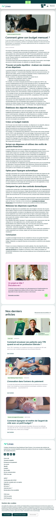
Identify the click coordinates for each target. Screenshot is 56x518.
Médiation (6, 484)
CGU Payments (8, 498)
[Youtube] (8, 454)
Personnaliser (33, 514)
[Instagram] (14, 454)
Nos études (7, 470)
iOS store (6, 486)
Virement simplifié (9, 460)
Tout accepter (7, 514)
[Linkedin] (5, 454)
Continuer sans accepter (20, 514)
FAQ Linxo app (7, 474)
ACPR (5, 478)
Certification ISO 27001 (10, 480)
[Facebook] (11, 454)
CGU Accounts (8, 496)
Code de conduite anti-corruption (13, 482)
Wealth (6, 466)
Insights (6, 468)
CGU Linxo (6, 494)
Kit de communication (10, 472)
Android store (7, 488)
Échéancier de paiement (10, 462)
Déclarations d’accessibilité (11, 490)
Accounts (6, 464)
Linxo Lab (6, 458)
